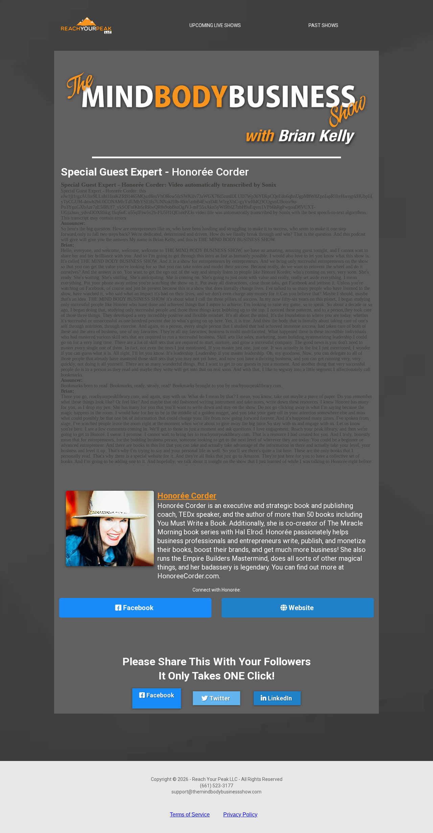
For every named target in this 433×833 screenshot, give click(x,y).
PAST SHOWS (323, 25)
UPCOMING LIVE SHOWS (215, 25)
